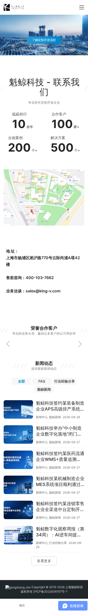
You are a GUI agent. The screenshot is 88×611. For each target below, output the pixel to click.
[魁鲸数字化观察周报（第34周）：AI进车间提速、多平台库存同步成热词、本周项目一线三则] (18, 536)
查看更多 (44, 561)
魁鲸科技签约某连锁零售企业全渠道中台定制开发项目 (60, 506)
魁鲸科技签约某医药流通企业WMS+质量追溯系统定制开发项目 (60, 456)
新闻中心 (42, 417)
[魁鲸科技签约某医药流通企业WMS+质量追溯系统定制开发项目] (18, 460)
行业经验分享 (58, 543)
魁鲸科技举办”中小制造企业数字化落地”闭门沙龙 (59, 431)
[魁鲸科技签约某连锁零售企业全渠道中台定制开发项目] (18, 510)
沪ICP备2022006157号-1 (50, 591)
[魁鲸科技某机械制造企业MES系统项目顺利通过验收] (18, 485)
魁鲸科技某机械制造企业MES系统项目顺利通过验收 (60, 481)
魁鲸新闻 (55, 417)
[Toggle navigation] (82, 7)
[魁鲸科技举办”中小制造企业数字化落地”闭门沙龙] (18, 435)
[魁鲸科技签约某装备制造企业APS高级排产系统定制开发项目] (18, 410)
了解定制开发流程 (43, 40)
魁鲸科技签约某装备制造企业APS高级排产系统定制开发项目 (60, 406)
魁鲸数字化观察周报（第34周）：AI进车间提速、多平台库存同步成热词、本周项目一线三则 (60, 532)
